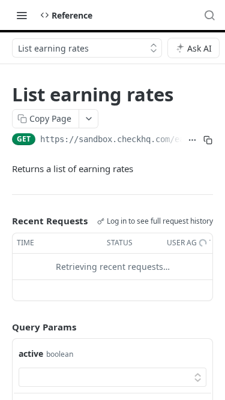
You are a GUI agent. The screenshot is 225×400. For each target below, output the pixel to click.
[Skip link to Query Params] (3, 326)
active (31, 353)
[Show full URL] (192, 140)
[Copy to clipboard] (208, 140)
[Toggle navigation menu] (21, 15)
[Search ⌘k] (209, 15)
